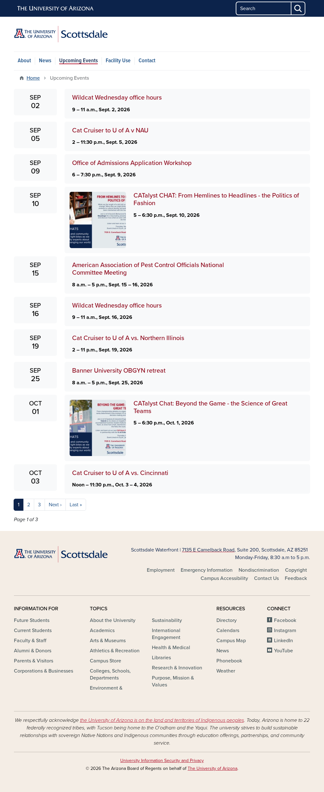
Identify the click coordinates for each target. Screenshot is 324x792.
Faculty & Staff (30, 640)
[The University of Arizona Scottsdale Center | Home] (61, 34)
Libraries (161, 658)
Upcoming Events (78, 60)
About (24, 60)
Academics (102, 630)
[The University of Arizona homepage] (55, 8)
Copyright (296, 570)
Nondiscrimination (259, 570)
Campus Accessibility (224, 578)
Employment (161, 570)
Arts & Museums (108, 640)
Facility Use (118, 60)
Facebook (285, 620)
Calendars (227, 630)
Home (33, 78)
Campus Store (105, 661)
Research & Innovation (177, 668)
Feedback (296, 578)
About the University (112, 620)
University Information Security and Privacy (162, 760)
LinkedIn (283, 640)
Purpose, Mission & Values (173, 681)
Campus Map (231, 640)
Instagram (285, 630)
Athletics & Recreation (115, 651)
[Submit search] (298, 8)
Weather (225, 671)
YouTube (283, 651)
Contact (147, 60)
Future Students (31, 620)
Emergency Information (207, 570)
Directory (226, 620)
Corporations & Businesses (43, 671)
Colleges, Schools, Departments (110, 674)
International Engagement (166, 634)
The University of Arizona (212, 768)
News (45, 60)
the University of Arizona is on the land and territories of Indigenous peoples (162, 720)
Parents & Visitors (33, 661)
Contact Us (266, 578)
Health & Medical (171, 647)
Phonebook (229, 661)
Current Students (33, 630)
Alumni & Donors (32, 651)
